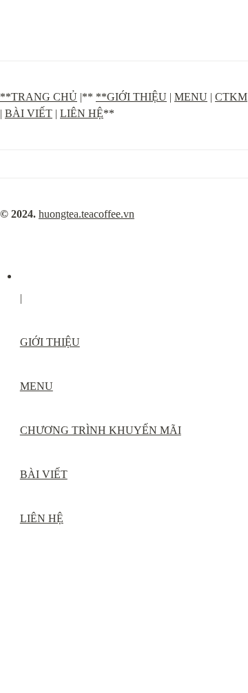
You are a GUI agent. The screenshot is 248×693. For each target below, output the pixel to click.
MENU (190, 97)
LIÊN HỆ (81, 113)
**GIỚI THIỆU (131, 97)
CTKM (231, 97)
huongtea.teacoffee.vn (86, 214)
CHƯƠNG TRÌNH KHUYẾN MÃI (100, 430)
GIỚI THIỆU (50, 342)
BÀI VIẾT (28, 113)
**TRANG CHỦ (38, 97)
